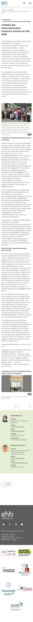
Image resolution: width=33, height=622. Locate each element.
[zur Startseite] (7, 515)
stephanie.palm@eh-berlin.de (19, 462)
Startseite (4, 9)
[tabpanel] (16, 388)
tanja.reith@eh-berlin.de (18, 431)
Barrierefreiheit (5, 539)
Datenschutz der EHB (7, 536)
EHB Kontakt (5, 534)
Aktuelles (10, 9)
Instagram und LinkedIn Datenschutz (12, 538)
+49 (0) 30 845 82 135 (17, 427)
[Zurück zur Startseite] (4, 3)
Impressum (13, 534)
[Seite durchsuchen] (24, 3)
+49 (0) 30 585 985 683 (17, 458)
